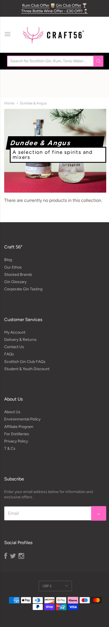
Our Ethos (13, 267)
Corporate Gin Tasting (23, 289)
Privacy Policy (16, 441)
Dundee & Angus (33, 103)
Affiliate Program (18, 426)
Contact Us (14, 346)
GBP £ (47, 586)
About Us (12, 412)
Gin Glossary (15, 281)
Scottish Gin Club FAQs (25, 361)
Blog (8, 259)
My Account (14, 332)
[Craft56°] (53, 35)
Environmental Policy (22, 419)
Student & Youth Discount (26, 369)
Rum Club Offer (35, 5)
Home (9, 103)
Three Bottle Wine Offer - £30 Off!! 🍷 (54, 11)
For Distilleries (16, 434)
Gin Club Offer (68, 5)
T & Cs (9, 448)
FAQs (9, 354)
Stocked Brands (18, 274)
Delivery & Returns (20, 339)
